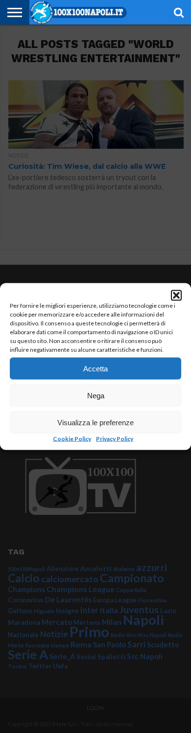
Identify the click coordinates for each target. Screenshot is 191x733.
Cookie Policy (72, 438)
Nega (95, 395)
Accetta (95, 368)
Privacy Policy (114, 438)
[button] (176, 295)
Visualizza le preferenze (95, 422)
